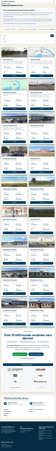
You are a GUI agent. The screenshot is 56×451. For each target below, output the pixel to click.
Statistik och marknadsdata (36, 409)
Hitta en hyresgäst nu (36, 354)
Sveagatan (6, 413)
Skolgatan (6, 409)
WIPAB (5, 415)
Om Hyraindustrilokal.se (25, 430)
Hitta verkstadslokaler (6, 446)
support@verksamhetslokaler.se (8, 431)
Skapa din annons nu (20, 354)
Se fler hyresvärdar (28, 364)
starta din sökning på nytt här (28, 23)
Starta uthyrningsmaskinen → (28, 358)
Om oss (31, 411)
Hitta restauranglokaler (6, 445)
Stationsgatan (7, 411)
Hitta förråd (4, 444)
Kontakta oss (23, 431)
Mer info (14, 75)
